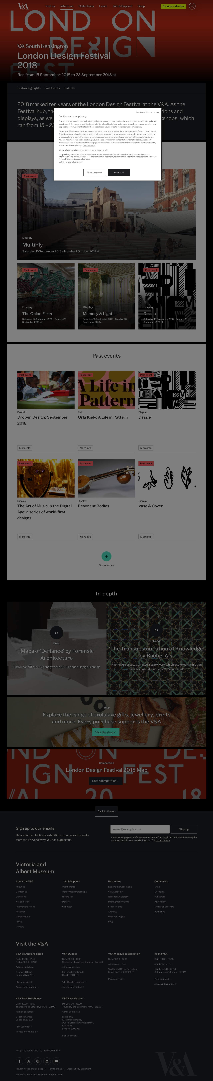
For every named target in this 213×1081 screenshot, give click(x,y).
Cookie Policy (89, 145)
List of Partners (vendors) (70, 162)
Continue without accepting (147, 112)
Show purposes (94, 172)
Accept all (119, 172)
